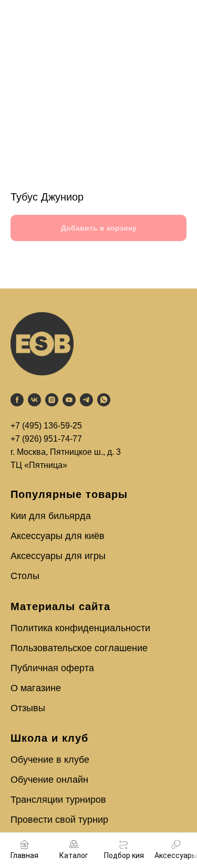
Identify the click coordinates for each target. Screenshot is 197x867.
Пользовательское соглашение (79, 648)
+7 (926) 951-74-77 (46, 438)
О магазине (36, 688)
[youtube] (69, 399)
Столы (25, 576)
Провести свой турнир (59, 819)
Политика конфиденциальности (80, 628)
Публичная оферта (52, 668)
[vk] (34, 399)
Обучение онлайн (49, 779)
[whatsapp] (103, 399)
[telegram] (86, 399)
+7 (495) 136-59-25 (46, 425)
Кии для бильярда (51, 516)
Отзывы (28, 708)
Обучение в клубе (50, 759)
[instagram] (51, 399)
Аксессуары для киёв (58, 536)
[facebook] (17, 399)
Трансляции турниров (58, 799)
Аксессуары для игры (58, 556)
